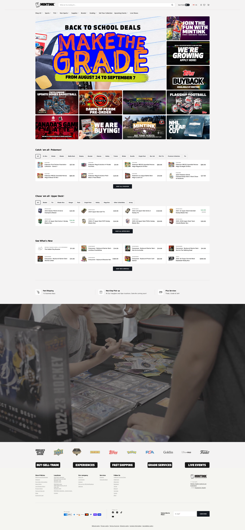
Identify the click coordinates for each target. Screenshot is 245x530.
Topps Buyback (104, 479)
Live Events (81, 479)
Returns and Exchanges (41, 477)
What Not (116, 482)
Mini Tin (161, 156)
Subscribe (203, 514)
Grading (102, 477)
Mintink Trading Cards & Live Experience (198, 484)
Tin (185, 156)
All (38, 156)
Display (81, 156)
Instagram (116, 479)
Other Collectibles (119, 202)
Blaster (62, 156)
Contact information (136, 526)
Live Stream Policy (40, 486)
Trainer (116, 156)
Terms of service (114, 526)
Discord (116, 488)
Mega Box (107, 202)
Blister (124, 156)
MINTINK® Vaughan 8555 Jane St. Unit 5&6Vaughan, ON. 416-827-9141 (60, 480)
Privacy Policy (39, 488)
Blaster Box (61, 202)
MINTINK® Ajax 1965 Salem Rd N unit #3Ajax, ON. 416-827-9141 (60, 486)
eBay (115, 495)
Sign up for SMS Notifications (86, 484)
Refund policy (96, 526)
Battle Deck (71, 156)
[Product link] (56, 164)
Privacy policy (105, 526)
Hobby (107, 156)
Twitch (115, 493)
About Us (80, 477)
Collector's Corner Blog (120, 477)
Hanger (71, 202)
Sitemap (80, 486)
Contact (56, 493)
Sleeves (99, 156)
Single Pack (142, 156)
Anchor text (171, 91)
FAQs (36, 493)
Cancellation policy (147, 526)
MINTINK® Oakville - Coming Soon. (63, 491)
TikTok (115, 486)
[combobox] (116, 5)
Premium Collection (174, 156)
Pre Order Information (41, 482)
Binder (53, 156)
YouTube (116, 491)
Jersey (131, 202)
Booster (90, 156)
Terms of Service (39, 491)
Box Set (152, 156)
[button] (201, 5)
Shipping (37, 479)
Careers (80, 482)
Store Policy (38, 484)
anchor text (171, 42)
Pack (78, 202)
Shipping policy (124, 526)
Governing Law (39, 495)
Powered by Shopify (200, 487)
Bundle (132, 156)
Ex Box (45, 156)
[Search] (172, 5)
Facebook (116, 484)
